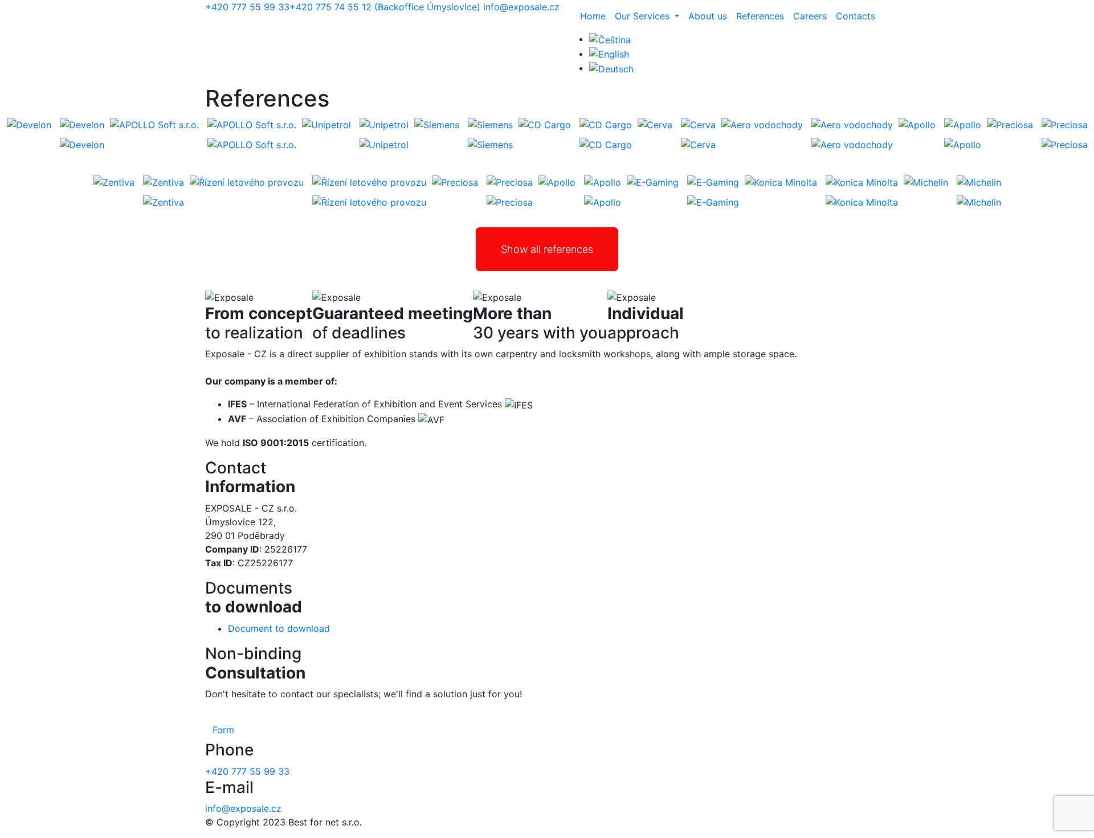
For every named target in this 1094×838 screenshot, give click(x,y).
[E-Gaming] (713, 181)
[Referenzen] (611, 67)
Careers (810, 16)
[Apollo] (962, 124)
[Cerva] (698, 124)
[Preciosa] (1065, 124)
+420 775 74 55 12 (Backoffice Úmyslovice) (384, 7)
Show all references (547, 249)
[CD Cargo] (605, 124)
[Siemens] (490, 124)
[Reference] (610, 38)
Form (223, 729)
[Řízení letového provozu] (369, 181)
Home (593, 16)
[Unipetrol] (384, 124)
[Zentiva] (163, 181)
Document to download (279, 628)
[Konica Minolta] (862, 181)
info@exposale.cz (521, 7)
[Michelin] (979, 181)
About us (707, 16)
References (760, 16)
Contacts (855, 16)
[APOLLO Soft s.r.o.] (251, 124)
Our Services (643, 16)
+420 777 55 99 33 (247, 7)
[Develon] (82, 124)
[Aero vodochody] (852, 124)
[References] (609, 53)
